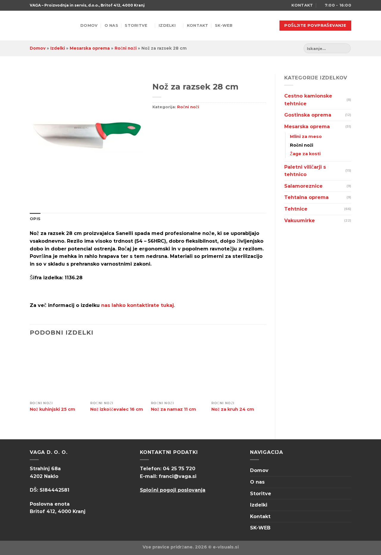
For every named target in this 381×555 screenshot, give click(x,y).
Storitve (136, 25)
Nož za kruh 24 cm (232, 409)
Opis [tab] (35, 219)
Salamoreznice (303, 186)
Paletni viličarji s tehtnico (305, 171)
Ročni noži (126, 48)
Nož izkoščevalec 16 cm (116, 409)
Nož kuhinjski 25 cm (52, 409)
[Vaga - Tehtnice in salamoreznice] (50, 25)
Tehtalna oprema (306, 197)
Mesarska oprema (90, 48)
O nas (111, 25)
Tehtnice (295, 209)
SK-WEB (224, 25)
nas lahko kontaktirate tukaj (137, 305)
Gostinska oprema (307, 115)
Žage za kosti (305, 153)
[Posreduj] (345, 48)
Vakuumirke (299, 220)
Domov (89, 25)
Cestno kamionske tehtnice (308, 99)
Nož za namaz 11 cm (173, 409)
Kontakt (197, 25)
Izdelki (167, 25)
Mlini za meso (306, 136)
